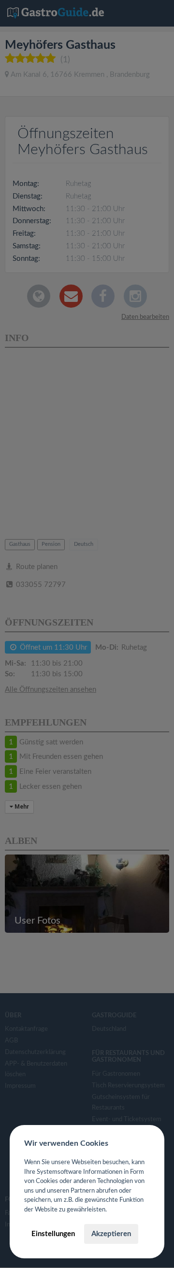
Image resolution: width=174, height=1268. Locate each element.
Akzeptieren (111, 1234)
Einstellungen (53, 1234)
